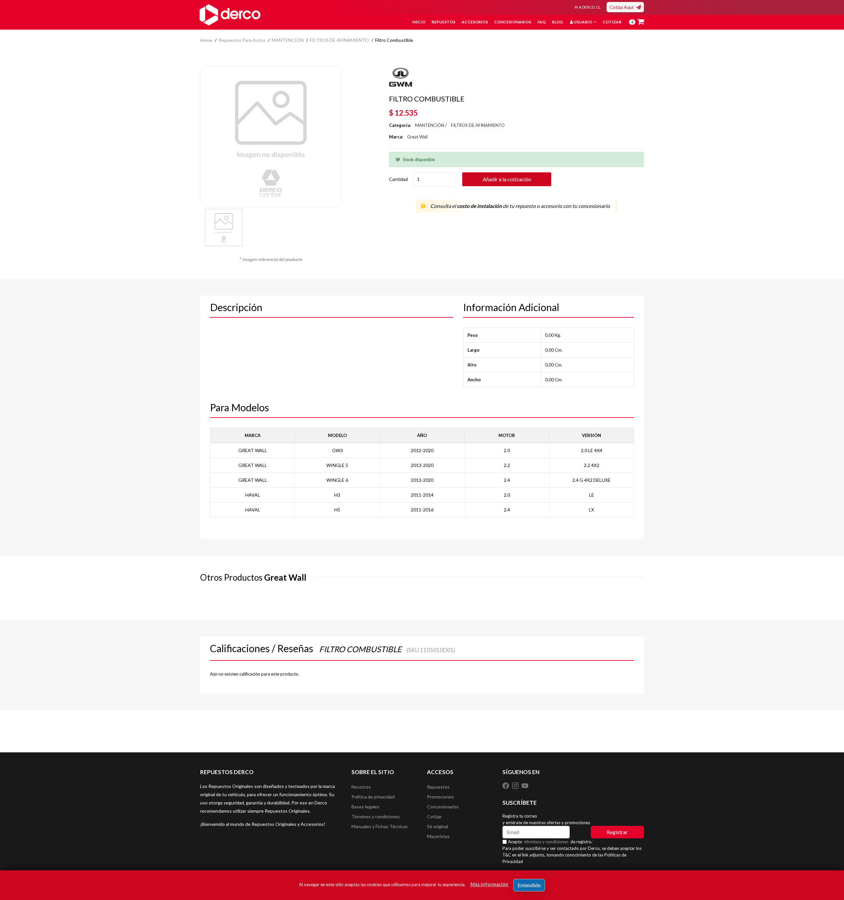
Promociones (440, 796)
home (206, 40)
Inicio (418, 21)
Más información (489, 884)
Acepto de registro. (551, 841)
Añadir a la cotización (507, 179)
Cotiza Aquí (623, 7)
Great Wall (417, 136)
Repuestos (443, 21)
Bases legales (365, 806)
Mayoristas (438, 836)
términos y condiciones (546, 841)
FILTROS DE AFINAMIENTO (339, 40)
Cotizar (612, 21)
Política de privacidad (373, 796)
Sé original (437, 826)
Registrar (617, 832)
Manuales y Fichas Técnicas (379, 826)
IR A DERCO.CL (588, 7)
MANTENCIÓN (288, 40)
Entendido (529, 885)
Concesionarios (512, 21)
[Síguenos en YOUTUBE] (525, 785)
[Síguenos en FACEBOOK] (506, 785)
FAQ (541, 21)
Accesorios (475, 21)
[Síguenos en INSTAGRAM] (516, 785)
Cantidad (398, 179)
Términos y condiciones (375, 816)
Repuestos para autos (242, 40)
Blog (557, 21)
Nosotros (361, 787)
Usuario (583, 21)
